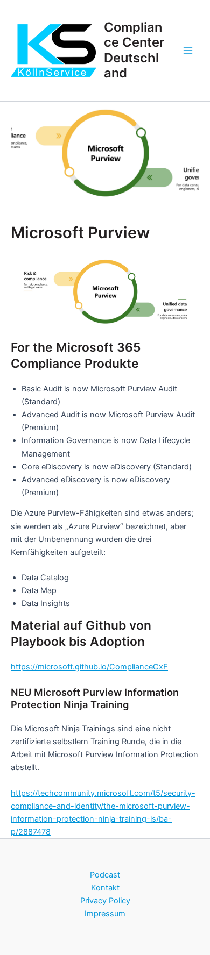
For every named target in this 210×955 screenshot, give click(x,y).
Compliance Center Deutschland (134, 50)
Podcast (105, 875)
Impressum (105, 913)
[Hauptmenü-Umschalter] (188, 50)
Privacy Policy (105, 901)
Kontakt (105, 888)
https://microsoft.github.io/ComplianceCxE (89, 667)
